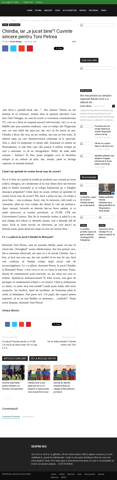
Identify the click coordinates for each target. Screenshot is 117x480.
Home (29, 10)
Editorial (93, 10)
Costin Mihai (86, 106)
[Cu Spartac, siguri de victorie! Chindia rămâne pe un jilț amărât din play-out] (88, 189)
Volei (57, 10)
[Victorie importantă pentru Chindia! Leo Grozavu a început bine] (13, 372)
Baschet (48, 10)
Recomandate (14, 25)
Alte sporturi (70, 10)
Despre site (28, 2)
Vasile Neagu (16, 41)
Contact (39, 2)
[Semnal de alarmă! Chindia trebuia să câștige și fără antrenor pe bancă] (64, 372)
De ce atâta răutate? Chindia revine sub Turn (62, 343)
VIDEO (103, 10)
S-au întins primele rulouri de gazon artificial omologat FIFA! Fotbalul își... (88, 234)
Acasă (4, 20)
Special (82, 10)
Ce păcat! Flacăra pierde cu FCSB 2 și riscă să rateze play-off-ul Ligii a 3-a (19, 344)
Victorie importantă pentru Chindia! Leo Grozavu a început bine (12, 386)
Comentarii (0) (28, 417)
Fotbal (38, 10)
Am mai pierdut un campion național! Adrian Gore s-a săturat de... (96, 99)
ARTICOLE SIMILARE (15, 358)
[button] (111, 10)
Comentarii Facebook (11, 417)
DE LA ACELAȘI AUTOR (43, 358)
